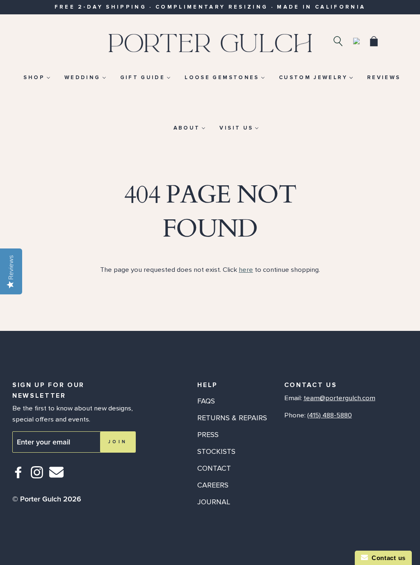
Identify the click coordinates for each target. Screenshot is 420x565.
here (246, 270)
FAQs (206, 401)
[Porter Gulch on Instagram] (37, 475)
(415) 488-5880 (329, 415)
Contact (214, 468)
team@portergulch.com (339, 398)
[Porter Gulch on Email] (56, 478)
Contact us (387, 557)
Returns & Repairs (232, 417)
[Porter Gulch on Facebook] (18, 475)
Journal (213, 501)
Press (208, 434)
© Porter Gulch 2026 (46, 499)
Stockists (216, 451)
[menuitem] (37, 77)
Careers (212, 485)
